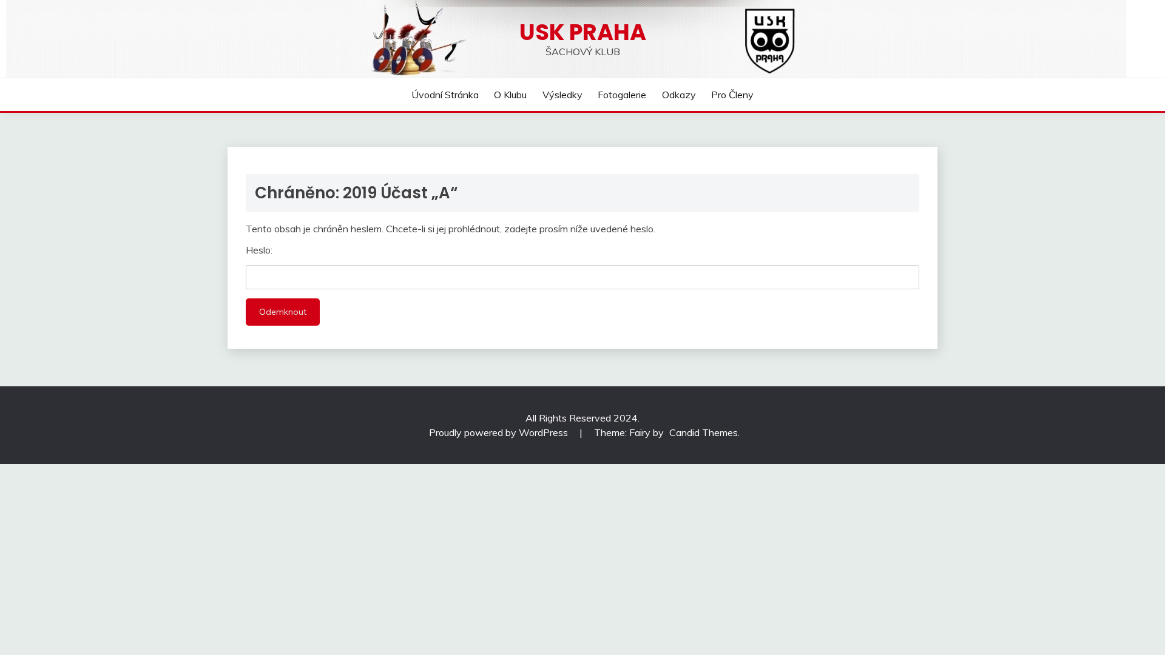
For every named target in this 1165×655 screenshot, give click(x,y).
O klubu (510, 95)
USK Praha (582, 32)
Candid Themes (703, 432)
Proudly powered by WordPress (499, 432)
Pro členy (732, 95)
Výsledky (562, 95)
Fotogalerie (622, 95)
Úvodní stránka (445, 95)
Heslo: (259, 250)
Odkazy (679, 95)
